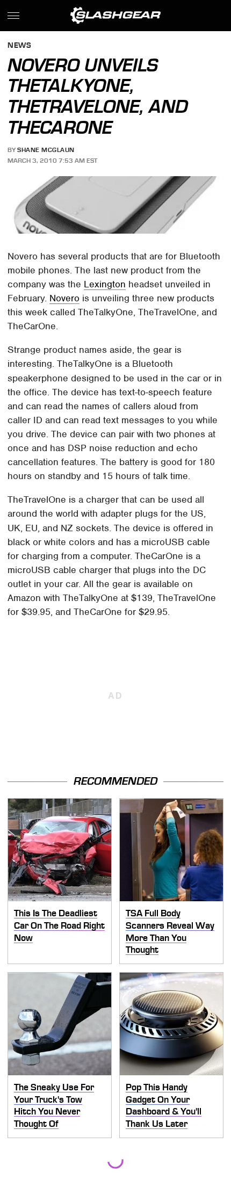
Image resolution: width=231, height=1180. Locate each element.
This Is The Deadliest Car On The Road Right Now (59, 925)
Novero (64, 298)
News (19, 45)
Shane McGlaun (46, 150)
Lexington (105, 284)
